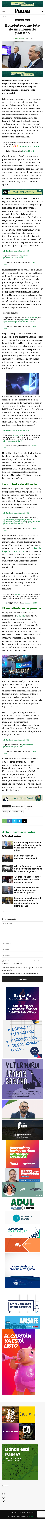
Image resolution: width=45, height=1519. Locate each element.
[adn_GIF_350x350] (22, 1057)
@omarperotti (32, 318)
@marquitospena (20, 522)
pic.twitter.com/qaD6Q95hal (13, 747)
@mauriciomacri (9, 322)
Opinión (5, 871)
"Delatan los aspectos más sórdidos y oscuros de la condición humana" (27, 879)
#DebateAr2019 (23, 251)
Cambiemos (29, 806)
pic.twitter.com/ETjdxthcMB (13, 523)
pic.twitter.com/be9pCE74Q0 (29, 146)
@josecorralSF (18, 435)
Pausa (4, 16)
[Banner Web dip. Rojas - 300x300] (22, 1139)
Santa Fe (15, 811)
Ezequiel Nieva (19, 38)
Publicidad (14, 1512)
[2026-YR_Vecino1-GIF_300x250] (22, 1315)
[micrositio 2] (22, 74)
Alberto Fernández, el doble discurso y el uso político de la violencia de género (28, 869)
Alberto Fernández (17, 806)
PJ (9, 811)
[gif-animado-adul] (22, 1210)
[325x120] (22, 1237)
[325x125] (22, 1181)
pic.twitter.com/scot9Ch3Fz (12, 441)
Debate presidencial (9, 809)
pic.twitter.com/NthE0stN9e (25, 322)
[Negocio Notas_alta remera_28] (22, 192)
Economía (5, 903)
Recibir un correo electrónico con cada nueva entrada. (21, 974)
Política (27, 20)
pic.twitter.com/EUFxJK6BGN (14, 258)
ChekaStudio (33, 1516)
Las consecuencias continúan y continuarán (26, 857)
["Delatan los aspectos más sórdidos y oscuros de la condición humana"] (7, 879)
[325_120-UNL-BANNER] (22, 1224)
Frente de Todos (34, 809)
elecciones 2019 (22, 809)
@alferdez (24, 256)
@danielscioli (28, 520)
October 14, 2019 (28, 151)
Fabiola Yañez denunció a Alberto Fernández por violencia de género (26, 890)
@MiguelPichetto (34, 522)
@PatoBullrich (8, 520)
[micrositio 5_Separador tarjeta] (22, 798)
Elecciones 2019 (19, 20)
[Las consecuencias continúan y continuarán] (7, 858)
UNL (21, 811)
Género (5, 882)
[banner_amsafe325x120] (22, 1328)
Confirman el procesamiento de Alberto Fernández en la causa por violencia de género (28, 846)
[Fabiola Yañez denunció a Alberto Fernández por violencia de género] (7, 890)
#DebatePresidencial (10, 251)
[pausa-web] (22, 1251)
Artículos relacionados (18, 832)
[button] (42, 11)
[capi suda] (18, 1394)
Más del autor (11, 836)
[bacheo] (22, 1167)
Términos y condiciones (26, 1512)
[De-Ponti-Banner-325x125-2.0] (22, 1196)
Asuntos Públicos (5, 847)
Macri (5, 811)
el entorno (21, 616)
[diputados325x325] (22, 1287)
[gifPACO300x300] (22, 1019)
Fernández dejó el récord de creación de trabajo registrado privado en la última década (28, 902)
